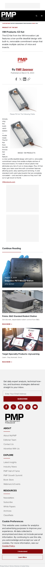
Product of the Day (10, 27)
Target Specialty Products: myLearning (20, 354)
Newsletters (8, 498)
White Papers (9, 506)
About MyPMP (9, 435)
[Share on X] (20, 79)
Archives (7, 511)
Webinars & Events (11, 484)
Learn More (22, 557)
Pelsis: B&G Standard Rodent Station (19, 316)
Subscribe (22, 399)
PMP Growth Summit (12, 475)
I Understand (22, 551)
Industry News (10, 467)
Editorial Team (9, 440)
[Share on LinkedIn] (24, 79)
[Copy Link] (28, 79)
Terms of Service (14, 566)
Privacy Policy (4, 566)
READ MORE (6, 324)
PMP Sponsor (24, 69)
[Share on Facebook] (16, 79)
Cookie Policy (8, 546)
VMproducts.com (8, 182)
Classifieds (8, 515)
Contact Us (8, 444)
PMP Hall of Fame (11, 471)
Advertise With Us (11, 448)
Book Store (8, 480)
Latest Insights (9, 462)
